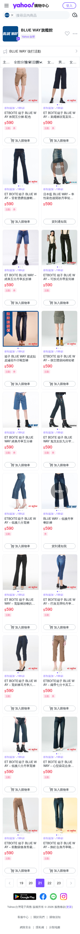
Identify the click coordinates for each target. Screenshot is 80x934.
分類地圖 (54, 927)
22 (49, 882)
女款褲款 (74, 62)
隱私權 (40, 927)
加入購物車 (22, 140)
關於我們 (39, 917)
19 (21, 882)
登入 (69, 5)
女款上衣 (51, 62)
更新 (69, 907)
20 (31, 882)
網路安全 (25, 927)
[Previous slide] (44, 85)
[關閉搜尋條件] (12, 15)
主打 (6, 62)
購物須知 (55, 917)
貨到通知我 (59, 221)
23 (59, 882)
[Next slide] (74, 85)
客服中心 (23, 917)
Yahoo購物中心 (31, 6)
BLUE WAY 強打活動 (25, 51)
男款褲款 (62, 62)
